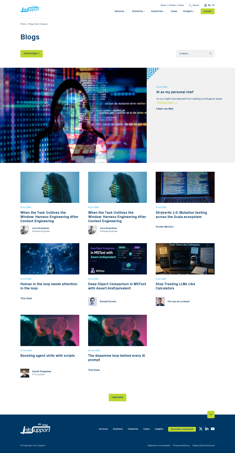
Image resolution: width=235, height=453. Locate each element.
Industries (157, 11)
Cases (174, 11)
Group (181, 5)
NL (209, 5)
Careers (172, 5)
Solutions (137, 11)
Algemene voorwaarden (159, 446)
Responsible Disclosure (204, 446)
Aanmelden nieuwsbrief (182, 429)
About (163, 5)
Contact (208, 11)
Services (119, 11)
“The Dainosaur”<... (167, 102)
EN (213, 5)
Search (196, 5)
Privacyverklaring (181, 446)
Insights (188, 11)
